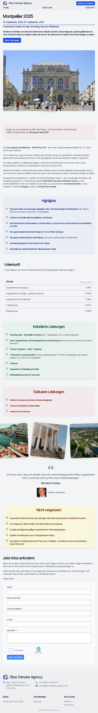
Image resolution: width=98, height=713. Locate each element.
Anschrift (11, 630)
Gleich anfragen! (12, 40)
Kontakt (90, 7)
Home (6, 7)
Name (9, 587)
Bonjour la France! (85, 3)
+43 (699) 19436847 (48, 682)
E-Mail (9, 620)
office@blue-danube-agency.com (53, 686)
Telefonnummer (14, 609)
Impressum (69, 705)
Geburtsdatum (13, 598)
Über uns (47, 7)
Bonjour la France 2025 (13, 701)
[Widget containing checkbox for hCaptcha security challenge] (25, 650)
